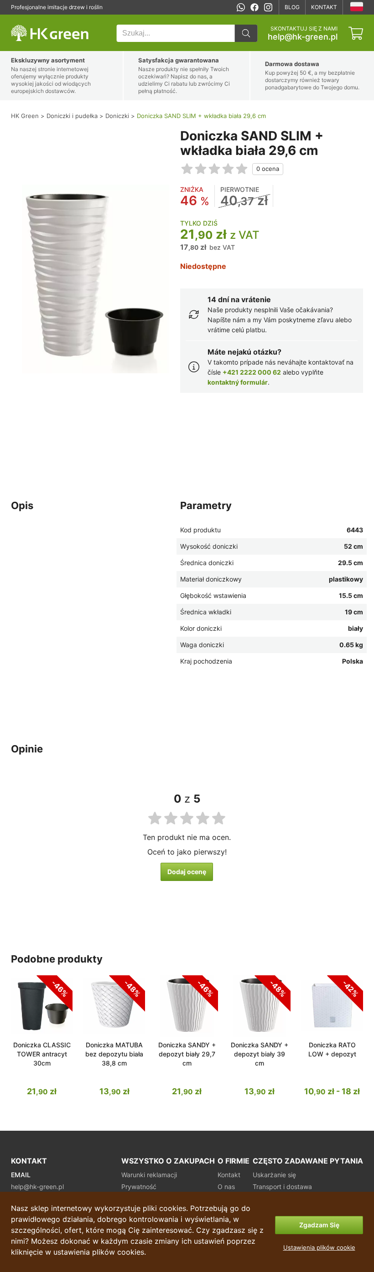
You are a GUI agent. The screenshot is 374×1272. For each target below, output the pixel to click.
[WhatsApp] (241, 7)
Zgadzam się (319, 1225)
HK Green (23, 19)
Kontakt (324, 7)
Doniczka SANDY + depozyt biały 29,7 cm (187, 1054)
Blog (292, 7)
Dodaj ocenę (186, 871)
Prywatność (138, 1186)
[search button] (245, 33)
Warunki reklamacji (149, 1175)
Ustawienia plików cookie (319, 1247)
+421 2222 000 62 (252, 372)
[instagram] (268, 7)
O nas (226, 1186)
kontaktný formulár (238, 382)
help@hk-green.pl (303, 36)
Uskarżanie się (274, 1175)
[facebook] (254, 7)
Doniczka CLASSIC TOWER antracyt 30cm (42, 1054)
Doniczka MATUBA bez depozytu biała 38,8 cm (114, 1054)
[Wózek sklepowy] (355, 33)
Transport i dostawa (282, 1186)
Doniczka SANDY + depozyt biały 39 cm (259, 1054)
